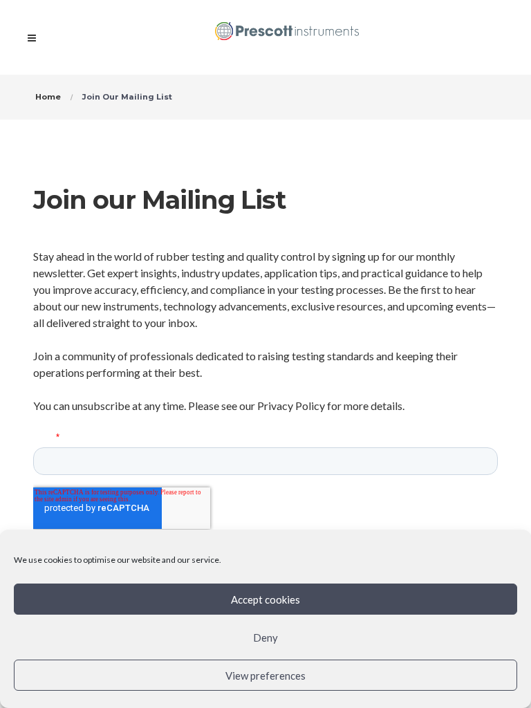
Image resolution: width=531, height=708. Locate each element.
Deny (265, 637)
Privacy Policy (291, 405)
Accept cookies (265, 599)
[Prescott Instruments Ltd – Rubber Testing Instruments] (287, 37)
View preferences (265, 675)
